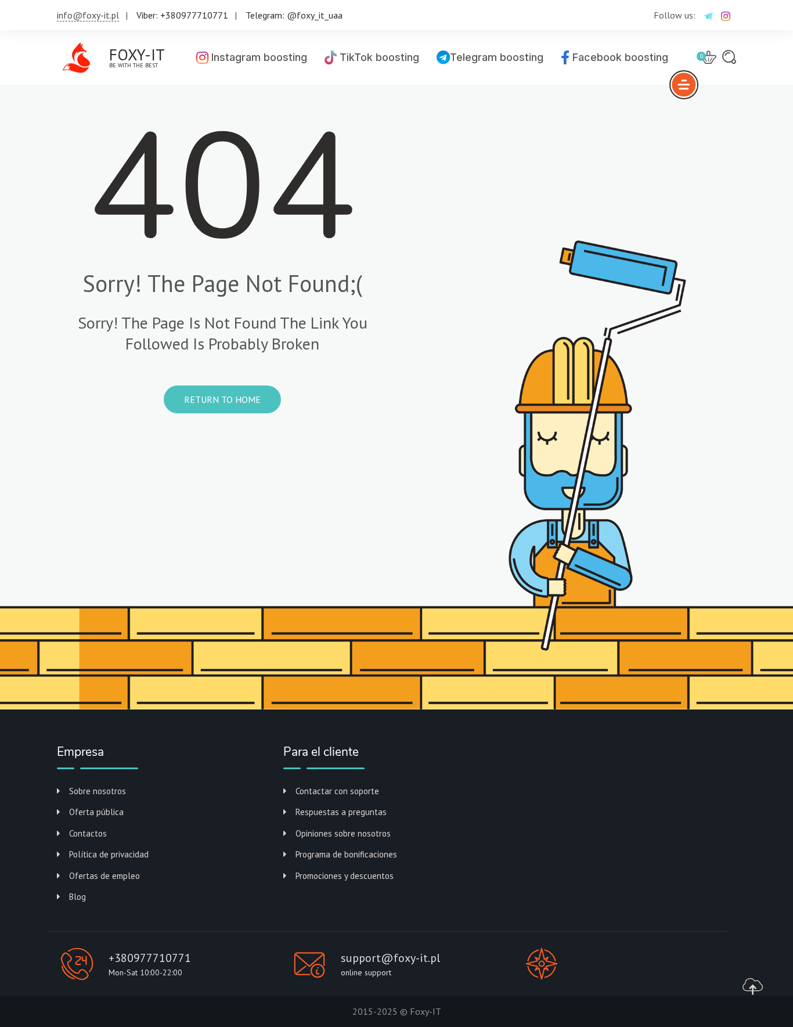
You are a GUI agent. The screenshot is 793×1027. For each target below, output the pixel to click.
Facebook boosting (618, 57)
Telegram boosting (496, 57)
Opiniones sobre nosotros (343, 833)
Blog (77, 896)
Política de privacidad (109, 854)
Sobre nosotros (97, 791)
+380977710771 (150, 957)
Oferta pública (96, 811)
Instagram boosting (257, 57)
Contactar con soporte (337, 791)
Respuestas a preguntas (341, 811)
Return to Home (222, 399)
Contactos (88, 833)
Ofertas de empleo (104, 875)
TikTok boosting (378, 57)
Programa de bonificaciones (346, 854)
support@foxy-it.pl (390, 957)
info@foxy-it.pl (88, 15)
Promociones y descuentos (344, 875)
